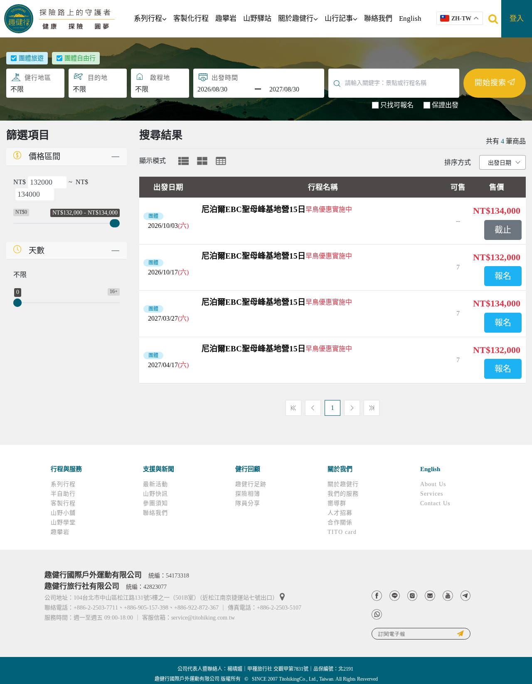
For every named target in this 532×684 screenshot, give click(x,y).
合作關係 (340, 522)
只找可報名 (397, 105)
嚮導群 (337, 503)
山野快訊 (155, 494)
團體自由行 (80, 58)
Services (431, 494)
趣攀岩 (225, 18)
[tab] (183, 161)
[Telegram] (466, 595)
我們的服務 (343, 494)
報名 (503, 276)
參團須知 (155, 503)
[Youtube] (448, 595)
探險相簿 (247, 494)
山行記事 (339, 18)
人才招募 (340, 513)
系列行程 (148, 18)
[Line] (395, 595)
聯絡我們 (378, 18)
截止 (503, 230)
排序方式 (457, 162)
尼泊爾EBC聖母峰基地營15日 (253, 209)
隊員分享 (247, 503)
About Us (433, 484)
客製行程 (63, 503)
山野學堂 (63, 522)
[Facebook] (377, 595)
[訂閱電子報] (421, 634)
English (410, 18)
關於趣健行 (295, 18)
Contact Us (435, 503)
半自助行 (63, 494)
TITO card (342, 532)
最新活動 (155, 484)
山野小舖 (63, 513)
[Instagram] (412, 595)
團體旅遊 (31, 58)
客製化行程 (191, 18)
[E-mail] (430, 595)
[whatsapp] (377, 614)
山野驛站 (257, 18)
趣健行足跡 (250, 484)
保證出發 (445, 105)
